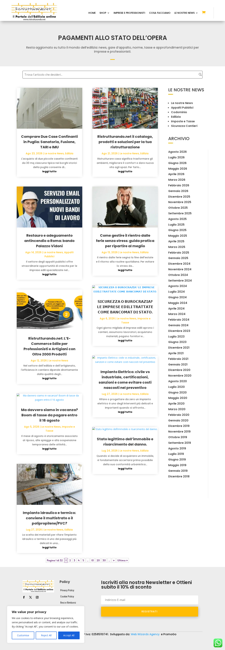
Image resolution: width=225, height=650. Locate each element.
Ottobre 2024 (178, 275)
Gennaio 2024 (178, 325)
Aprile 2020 (176, 404)
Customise (23, 635)
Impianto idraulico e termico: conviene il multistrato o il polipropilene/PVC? (49, 518)
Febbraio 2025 (178, 253)
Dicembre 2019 (178, 426)
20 (98, 560)
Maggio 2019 (177, 465)
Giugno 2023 (177, 342)
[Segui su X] (30, 597)
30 (104, 560)
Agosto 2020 (177, 381)
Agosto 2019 (177, 448)
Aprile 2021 (176, 353)
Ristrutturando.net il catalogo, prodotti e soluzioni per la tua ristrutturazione (125, 142)
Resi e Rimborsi (68, 602)
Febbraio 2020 (178, 415)
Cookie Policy (67, 596)
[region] (45, 624)
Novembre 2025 (179, 202)
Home (92, 13)
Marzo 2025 (176, 247)
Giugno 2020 (177, 392)
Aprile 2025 (176, 241)
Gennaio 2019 (178, 471)
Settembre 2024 (180, 281)
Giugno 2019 (177, 459)
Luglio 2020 (176, 387)
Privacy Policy (67, 590)
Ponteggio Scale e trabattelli (51, 647)
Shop (102, 13)
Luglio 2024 (176, 292)
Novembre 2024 (179, 269)
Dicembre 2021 (178, 348)
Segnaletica (110, 647)
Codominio (179, 112)
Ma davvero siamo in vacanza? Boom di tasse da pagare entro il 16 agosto (49, 415)
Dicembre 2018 (178, 476)
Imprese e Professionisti (129, 13)
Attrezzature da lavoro (93, 642)
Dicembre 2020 (179, 370)
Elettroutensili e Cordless (174, 642)
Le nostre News (54, 153)
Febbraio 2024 (178, 320)
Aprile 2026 (176, 174)
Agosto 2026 (177, 152)
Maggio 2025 (177, 236)
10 (92, 560)
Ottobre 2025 (178, 208)
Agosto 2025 (177, 219)
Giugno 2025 (177, 230)
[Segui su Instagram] (37, 597)
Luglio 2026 (176, 157)
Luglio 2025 (176, 225)
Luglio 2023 (176, 337)
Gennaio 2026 (178, 191)
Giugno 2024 (177, 297)
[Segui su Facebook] (23, 597)
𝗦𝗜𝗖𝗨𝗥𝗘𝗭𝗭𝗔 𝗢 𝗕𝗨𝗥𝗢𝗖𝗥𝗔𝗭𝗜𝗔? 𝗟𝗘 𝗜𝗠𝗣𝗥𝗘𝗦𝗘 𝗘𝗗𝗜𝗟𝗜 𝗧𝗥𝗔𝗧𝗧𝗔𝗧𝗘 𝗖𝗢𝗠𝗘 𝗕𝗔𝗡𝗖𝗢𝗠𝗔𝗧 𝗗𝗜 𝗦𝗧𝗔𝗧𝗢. (125, 307)
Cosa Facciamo (160, 13)
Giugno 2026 (177, 163)
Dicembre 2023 (179, 331)
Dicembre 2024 (179, 264)
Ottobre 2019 (177, 437)
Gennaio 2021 (178, 364)
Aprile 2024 (176, 309)
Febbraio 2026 (178, 185)
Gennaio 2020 (178, 420)
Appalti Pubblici (182, 108)
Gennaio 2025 (178, 258)
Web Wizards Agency (145, 634)
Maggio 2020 (177, 398)
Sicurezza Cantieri (184, 126)
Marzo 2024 (176, 314)
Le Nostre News (184, 13)
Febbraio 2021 (178, 359)
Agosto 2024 (177, 286)
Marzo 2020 (176, 409)
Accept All (68, 635)
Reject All (46, 635)
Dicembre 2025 (179, 197)
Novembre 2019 (179, 432)
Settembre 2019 (179, 443)
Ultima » (122, 560)
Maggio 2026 (177, 169)
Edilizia (69, 153)
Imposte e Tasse (183, 121)
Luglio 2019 (176, 454)
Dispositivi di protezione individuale (133, 642)
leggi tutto (49, 171)
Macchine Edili (19, 647)
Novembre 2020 (179, 376)
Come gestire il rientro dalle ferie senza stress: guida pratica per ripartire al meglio (125, 240)
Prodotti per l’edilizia (85, 647)
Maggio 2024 (177, 303)
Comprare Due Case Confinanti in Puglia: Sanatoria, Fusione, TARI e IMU (49, 142)
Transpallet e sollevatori (138, 647)
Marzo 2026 (176, 180)
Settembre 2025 (180, 213)
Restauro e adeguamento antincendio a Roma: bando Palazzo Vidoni (49, 240)
